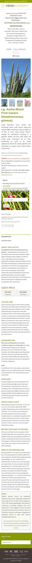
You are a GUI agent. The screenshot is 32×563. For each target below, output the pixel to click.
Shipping (12, 554)
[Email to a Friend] (9, 225)
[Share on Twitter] (6, 225)
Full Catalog (20, 49)
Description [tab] (6, 236)
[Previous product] (17, 52)
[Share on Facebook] (3, 225)
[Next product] (14, 52)
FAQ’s (18, 554)
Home (8, 49)
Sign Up (5, 180)
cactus (12, 221)
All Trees (9, 217)
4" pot (5, 221)
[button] (3, 5)
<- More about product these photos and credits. (11, 155)
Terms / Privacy (16, 556)
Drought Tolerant (16, 217)
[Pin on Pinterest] (12, 225)
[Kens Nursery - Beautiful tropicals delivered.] (17, 6)
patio (15, 221)
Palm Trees (10, 219)
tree (19, 221)
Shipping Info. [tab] (6, 240)
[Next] (27, 78)
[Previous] (4, 78)
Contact (23, 554)
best (9, 221)
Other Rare (4, 219)
